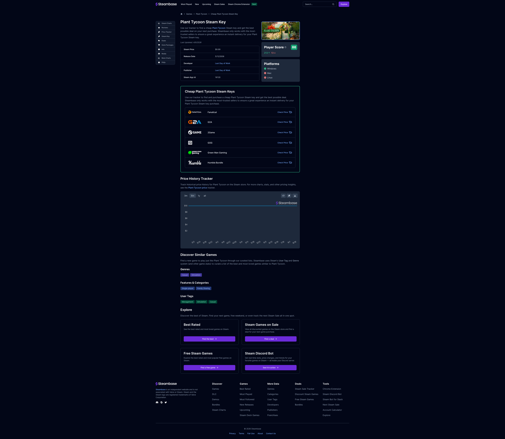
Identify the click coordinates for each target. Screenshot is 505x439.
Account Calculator (332, 410)
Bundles (216, 404)
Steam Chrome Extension (239, 4)
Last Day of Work (222, 63)
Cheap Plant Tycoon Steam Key (224, 14)
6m (192, 195)
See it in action (269, 367)
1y (199, 195)
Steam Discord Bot (332, 394)
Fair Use (250, 433)
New (197, 4)
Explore (344, 4)
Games (189, 14)
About (260, 433)
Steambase (161, 389)
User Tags (272, 399)
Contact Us (271, 433)
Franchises (272, 415)
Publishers (272, 410)
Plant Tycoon (201, 14)
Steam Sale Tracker (304, 389)
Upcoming (206, 4)
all (205, 195)
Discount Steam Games (306, 394)
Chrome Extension (332, 389)
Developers (273, 404)
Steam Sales (219, 4)
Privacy (232, 433)
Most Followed (247, 399)
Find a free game (208, 367)
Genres (270, 389)
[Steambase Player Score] (285, 47)
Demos (215, 399)
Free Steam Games (304, 399)
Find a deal (269, 339)
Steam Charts (219, 410)
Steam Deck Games (249, 415)
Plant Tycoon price (197, 187)
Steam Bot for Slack (333, 399)
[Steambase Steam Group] (161, 402)
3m (185, 195)
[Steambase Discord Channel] (157, 402)
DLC (214, 394)
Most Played (186, 4)
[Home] (181, 14)
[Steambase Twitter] (166, 402)
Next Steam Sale (331, 404)
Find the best (208, 339)
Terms (241, 433)
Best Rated (245, 389)
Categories (272, 394)
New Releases (247, 404)
